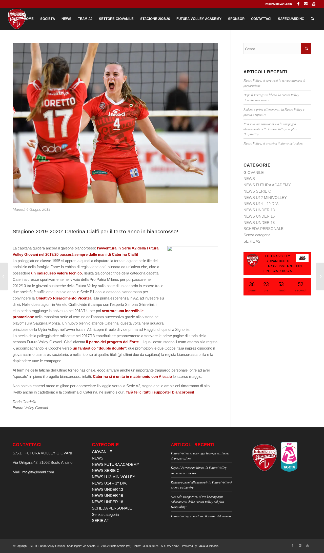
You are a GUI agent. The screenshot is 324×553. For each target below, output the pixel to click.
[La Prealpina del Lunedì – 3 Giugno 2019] (4, 276)
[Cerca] (312, 19)
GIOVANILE (254, 172)
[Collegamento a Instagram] (306, 4)
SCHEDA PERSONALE (264, 228)
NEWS (249, 178)
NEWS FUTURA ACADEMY (267, 185)
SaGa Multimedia (208, 545)
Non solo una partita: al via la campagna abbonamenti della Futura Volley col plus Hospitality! (270, 129)
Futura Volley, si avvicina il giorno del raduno (273, 143)
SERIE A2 (252, 241)
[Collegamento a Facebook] (298, 4)
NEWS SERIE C (257, 191)
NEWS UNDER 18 (259, 222)
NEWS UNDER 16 (259, 216)
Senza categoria (257, 235)
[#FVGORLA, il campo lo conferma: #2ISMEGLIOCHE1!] (320, 276)
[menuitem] (29, 19)
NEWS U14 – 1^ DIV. (261, 203)
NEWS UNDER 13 (259, 210)
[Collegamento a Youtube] (313, 4)
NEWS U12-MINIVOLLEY (265, 197)
